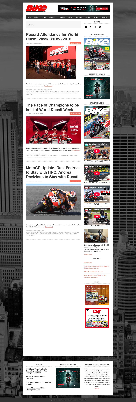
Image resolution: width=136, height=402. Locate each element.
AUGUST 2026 (88, 262)
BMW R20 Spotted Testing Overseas (93, 271)
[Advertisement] (96, 341)
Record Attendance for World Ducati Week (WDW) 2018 (52, 37)
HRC (57, 232)
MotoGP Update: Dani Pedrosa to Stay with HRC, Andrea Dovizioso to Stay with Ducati (53, 172)
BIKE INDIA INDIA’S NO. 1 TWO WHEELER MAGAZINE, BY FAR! (72, 400)
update (75, 233)
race (44, 157)
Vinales (28, 235)
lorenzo (72, 91)
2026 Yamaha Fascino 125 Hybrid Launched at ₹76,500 (96, 246)
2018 (34, 91)
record (61, 93)
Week (50, 157)
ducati (55, 91)
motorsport (47, 233)
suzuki (70, 233)
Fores (58, 91)
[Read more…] (48, 86)
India (62, 91)
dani (41, 232)
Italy (65, 91)
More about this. (88, 254)
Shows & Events (48, 89)
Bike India (36, 8)
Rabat (46, 93)
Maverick (36, 233)
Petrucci (42, 93)
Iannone (61, 232)
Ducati (34, 89)
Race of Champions (54, 93)
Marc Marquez (30, 233)
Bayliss (37, 91)
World (54, 157)
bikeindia (44, 91)
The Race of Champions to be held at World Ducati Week (52, 107)
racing (66, 233)
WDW (65, 93)
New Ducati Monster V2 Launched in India (38, 383)
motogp (42, 233)
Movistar (53, 233)
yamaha (32, 235)
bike (41, 91)
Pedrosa (62, 233)
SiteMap (97, 388)
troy (47, 157)
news (38, 93)
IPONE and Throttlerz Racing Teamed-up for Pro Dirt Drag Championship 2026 (37, 371)
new (35, 93)
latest (68, 91)
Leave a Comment (75, 43)
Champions (43, 155)
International (36, 230)
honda (54, 232)
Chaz (47, 155)
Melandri (77, 91)
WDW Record (70, 93)
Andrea (35, 232)
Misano (32, 93)
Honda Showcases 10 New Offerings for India (36, 389)
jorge (68, 232)
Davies (50, 155)
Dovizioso (50, 91)
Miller (27, 93)
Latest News (40, 89)
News (38, 154)
